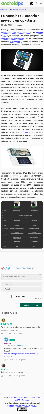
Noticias (14, 10)
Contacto (25, 400)
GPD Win (24, 132)
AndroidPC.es (4, 10)
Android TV (22, 10)
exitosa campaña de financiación (15, 33)
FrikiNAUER (21, 345)
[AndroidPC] (12, 3)
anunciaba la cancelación (12, 39)
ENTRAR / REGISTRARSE (23, 268)
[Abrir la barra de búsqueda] (36, 3)
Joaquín (7, 343)
